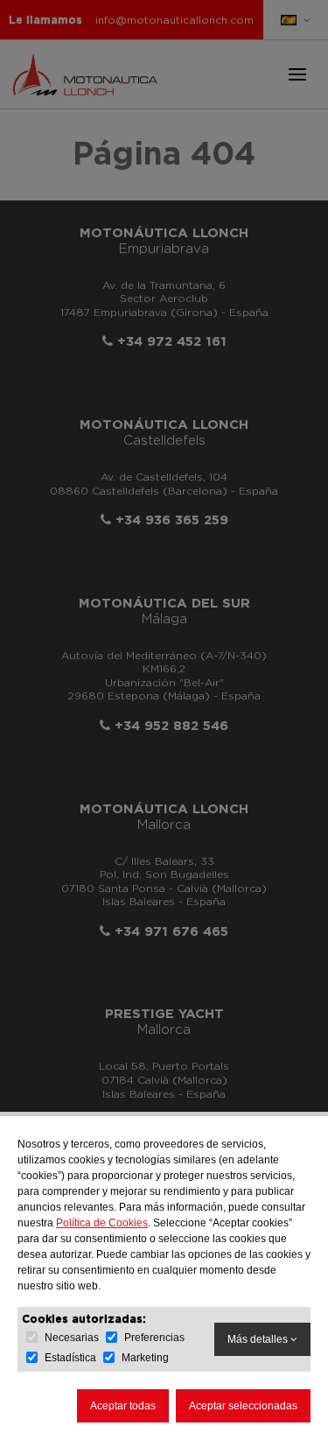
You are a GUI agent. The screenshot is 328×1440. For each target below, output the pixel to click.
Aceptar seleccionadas (243, 1406)
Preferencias (154, 1337)
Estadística (70, 1358)
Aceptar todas (123, 1406)
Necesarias (72, 1337)
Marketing (145, 1358)
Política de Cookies (102, 1223)
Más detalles (258, 1339)
